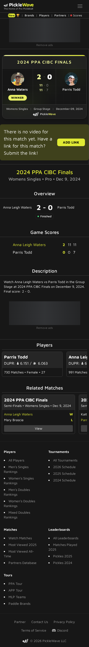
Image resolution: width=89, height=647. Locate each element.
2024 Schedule (64, 480)
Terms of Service (33, 630)
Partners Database (23, 563)
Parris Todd (65, 207)
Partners (60, 15)
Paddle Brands (19, 603)
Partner (20, 622)
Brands (29, 15)
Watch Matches (20, 538)
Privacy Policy (64, 622)
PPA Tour (15, 584)
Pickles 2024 (62, 563)
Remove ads (44, 45)
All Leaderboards (65, 538)
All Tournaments (65, 460)
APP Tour (16, 590)
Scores (77, 15)
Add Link (71, 142)
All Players (16, 460)
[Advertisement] (44, 30)
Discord (62, 630)
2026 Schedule (64, 467)
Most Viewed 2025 (23, 545)
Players (44, 15)
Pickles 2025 (62, 556)
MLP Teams (17, 597)
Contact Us (39, 622)
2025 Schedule (64, 473)
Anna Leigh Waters (17, 207)
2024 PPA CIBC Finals (44, 172)
